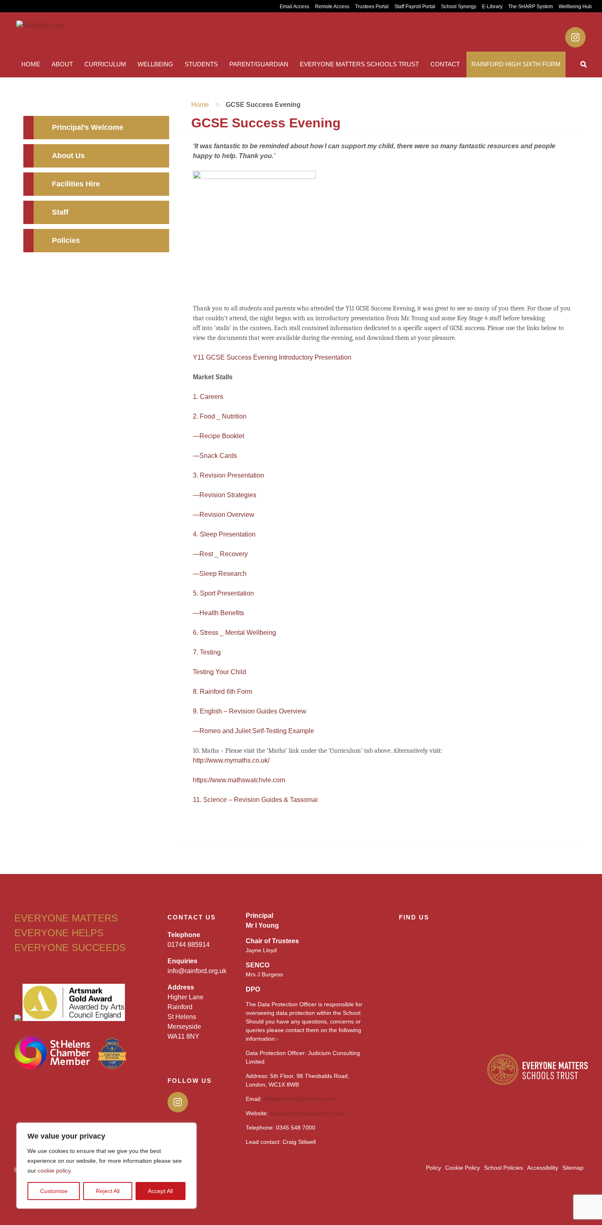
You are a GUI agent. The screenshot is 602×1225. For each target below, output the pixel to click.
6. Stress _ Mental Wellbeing (234, 632)
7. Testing (207, 652)
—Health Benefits (218, 612)
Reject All (108, 1191)
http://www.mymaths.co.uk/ (231, 760)
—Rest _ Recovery (220, 553)
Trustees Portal (372, 6)
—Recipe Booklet (218, 435)
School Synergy (458, 6)
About (62, 64)
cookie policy (54, 1170)
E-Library (492, 6)
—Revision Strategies (224, 494)
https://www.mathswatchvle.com (239, 780)
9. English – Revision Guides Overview (249, 711)
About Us (68, 156)
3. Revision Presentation (228, 475)
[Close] (188, 1129)
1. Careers (208, 396)
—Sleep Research (220, 573)
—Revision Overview (223, 514)
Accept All (160, 1191)
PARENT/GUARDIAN (258, 64)
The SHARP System (530, 6)
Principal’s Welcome (87, 127)
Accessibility (542, 1167)
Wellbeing (155, 64)
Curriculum (105, 64)
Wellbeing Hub (575, 6)
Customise (54, 1191)
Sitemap (573, 1167)
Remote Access (332, 6)
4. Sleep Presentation (224, 534)
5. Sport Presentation (223, 593)
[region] (106, 1166)
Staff (60, 212)
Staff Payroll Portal (414, 6)
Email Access (294, 6)
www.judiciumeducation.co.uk (308, 1113)
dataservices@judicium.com (299, 1099)
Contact (445, 64)
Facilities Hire (76, 184)
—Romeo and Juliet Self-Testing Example (253, 730)
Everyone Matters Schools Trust (359, 64)
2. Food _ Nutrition (220, 416)
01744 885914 (188, 944)
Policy (433, 1167)
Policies (66, 240)
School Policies (503, 1167)
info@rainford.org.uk (196, 970)
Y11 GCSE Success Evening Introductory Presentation (272, 357)
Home (30, 64)
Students (201, 64)
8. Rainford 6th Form (222, 691)
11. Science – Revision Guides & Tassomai (255, 799)
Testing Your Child (219, 671)
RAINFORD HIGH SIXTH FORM (516, 64)
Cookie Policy (462, 1167)
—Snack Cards (215, 455)
